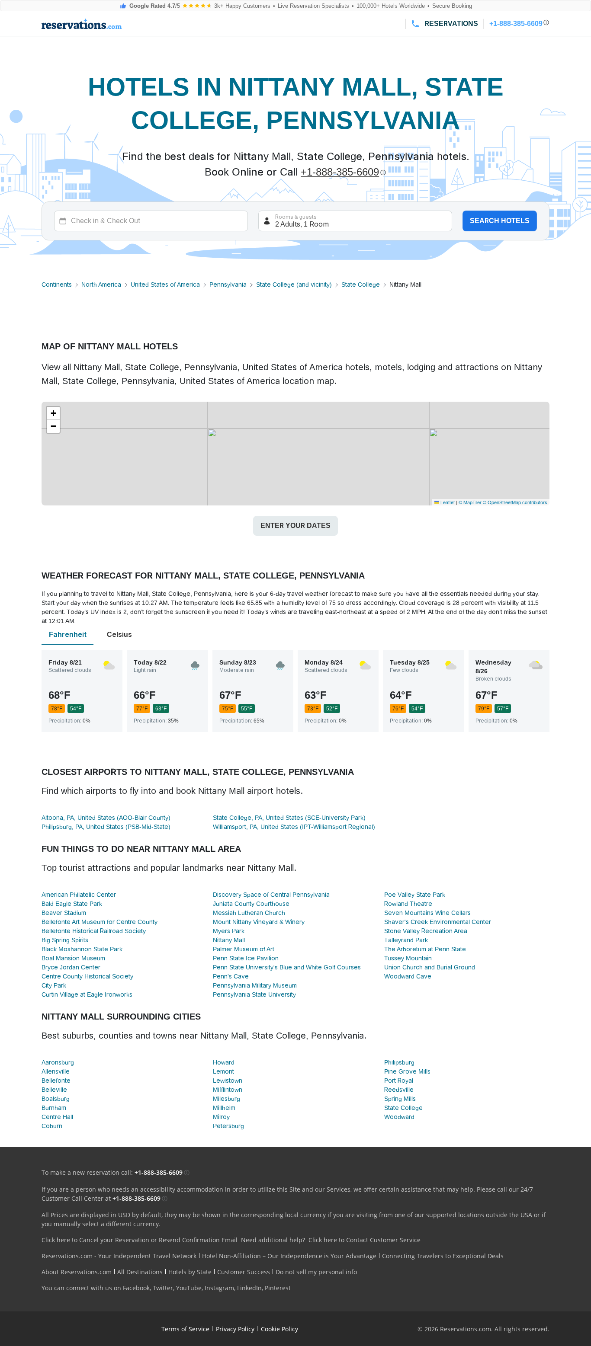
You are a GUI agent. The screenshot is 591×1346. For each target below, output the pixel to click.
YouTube (189, 1288)
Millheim (224, 1107)
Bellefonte (56, 1080)
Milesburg (226, 1098)
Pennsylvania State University (254, 994)
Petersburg (228, 1125)
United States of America (165, 284)
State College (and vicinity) (294, 284)
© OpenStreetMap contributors (515, 502)
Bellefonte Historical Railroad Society (94, 930)
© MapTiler (470, 502)
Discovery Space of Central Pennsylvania (271, 894)
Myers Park (228, 930)
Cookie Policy (279, 1329)
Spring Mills (400, 1098)
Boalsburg (56, 1098)
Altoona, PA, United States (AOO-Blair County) (106, 817)
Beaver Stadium (64, 912)
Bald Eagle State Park (72, 903)
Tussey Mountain (408, 958)
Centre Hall (57, 1116)
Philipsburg (399, 1062)
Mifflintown (227, 1089)
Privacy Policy (235, 1329)
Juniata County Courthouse (251, 903)
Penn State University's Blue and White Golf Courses (287, 967)
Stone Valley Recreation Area (425, 930)
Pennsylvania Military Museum (255, 985)
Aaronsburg (58, 1062)
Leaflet (447, 502)
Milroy (221, 1116)
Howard (223, 1062)
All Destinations (140, 1272)
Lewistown (227, 1080)
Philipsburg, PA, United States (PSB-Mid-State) (106, 826)
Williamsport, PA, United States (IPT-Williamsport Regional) (294, 826)
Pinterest (278, 1288)
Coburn (52, 1125)
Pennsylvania (228, 284)
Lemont (223, 1071)
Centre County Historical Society (87, 976)
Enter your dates (295, 525)
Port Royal (398, 1080)
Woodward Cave (407, 976)
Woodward (399, 1116)
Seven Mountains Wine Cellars (427, 912)
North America (101, 284)
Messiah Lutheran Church (249, 912)
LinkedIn (249, 1288)
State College (360, 284)
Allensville (56, 1071)
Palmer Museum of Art (243, 949)
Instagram (219, 1288)
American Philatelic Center (79, 894)
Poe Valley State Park (414, 894)
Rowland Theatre (408, 903)
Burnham (54, 1107)
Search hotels (500, 220)
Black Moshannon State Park (82, 949)
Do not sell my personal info (316, 1272)
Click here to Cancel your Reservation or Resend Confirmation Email (140, 1240)
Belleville (54, 1089)
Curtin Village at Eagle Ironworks (87, 994)
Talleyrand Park (406, 940)
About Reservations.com (77, 1272)
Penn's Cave (231, 976)
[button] (53, 413)
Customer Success (243, 1272)
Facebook (136, 1288)
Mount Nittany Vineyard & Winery (259, 921)
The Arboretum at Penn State (425, 949)
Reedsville (399, 1089)
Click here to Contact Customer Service (364, 1240)
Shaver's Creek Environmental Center (437, 921)
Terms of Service (185, 1329)
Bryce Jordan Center (71, 967)
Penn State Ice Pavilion (246, 958)
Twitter (163, 1288)
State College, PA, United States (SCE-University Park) (289, 817)
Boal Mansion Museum (73, 958)
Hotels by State (190, 1272)
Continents (57, 284)
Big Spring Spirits (65, 940)
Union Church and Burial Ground (429, 967)
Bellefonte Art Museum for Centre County (99, 921)
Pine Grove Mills (407, 1071)
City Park (54, 985)
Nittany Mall (229, 940)
